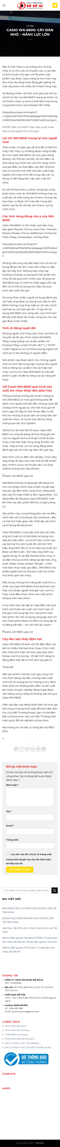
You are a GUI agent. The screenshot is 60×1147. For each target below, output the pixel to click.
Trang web (12, 839)
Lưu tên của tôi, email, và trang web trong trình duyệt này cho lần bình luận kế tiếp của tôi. (29, 859)
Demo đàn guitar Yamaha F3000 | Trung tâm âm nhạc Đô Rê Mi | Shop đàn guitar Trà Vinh (30, 939)
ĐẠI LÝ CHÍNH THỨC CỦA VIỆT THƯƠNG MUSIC (28, 1047)
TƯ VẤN (30, 26)
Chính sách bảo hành (15, 1026)
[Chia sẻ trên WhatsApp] (16, 749)
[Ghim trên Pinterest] (38, 749)
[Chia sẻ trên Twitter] (27, 749)
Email (10, 825)
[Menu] (4, 5)
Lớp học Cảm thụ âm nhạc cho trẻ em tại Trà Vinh (29, 930)
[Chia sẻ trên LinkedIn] (43, 749)
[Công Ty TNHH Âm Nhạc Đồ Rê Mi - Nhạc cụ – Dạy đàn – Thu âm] (30, 5)
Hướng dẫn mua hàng (16, 1034)
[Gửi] (55, 890)
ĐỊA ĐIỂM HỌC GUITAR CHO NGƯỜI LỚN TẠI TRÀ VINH (29, 910)
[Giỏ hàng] (54, 5)
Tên (9, 811)
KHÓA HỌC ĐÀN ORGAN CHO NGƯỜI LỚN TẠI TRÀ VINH (28, 920)
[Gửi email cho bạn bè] (32, 749)
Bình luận (12, 785)
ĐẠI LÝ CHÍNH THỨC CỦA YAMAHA (22, 1043)
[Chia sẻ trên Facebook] (21, 749)
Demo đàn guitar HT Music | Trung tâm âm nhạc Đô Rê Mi (28, 949)
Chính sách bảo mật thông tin (20, 1039)
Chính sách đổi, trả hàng (17, 1030)
